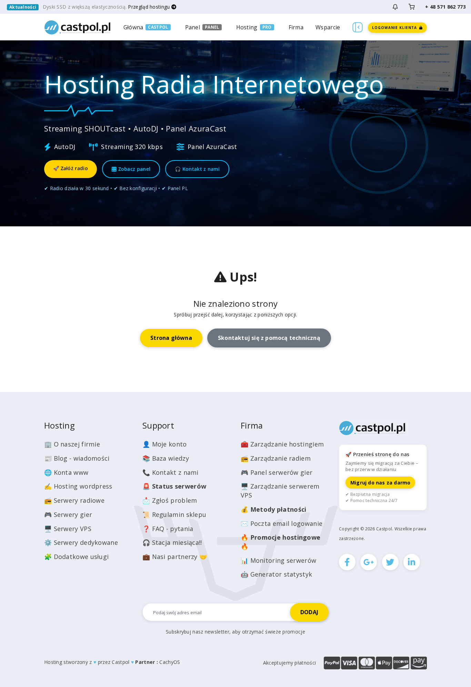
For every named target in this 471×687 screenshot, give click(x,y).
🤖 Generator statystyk (276, 574)
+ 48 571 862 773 (445, 6)
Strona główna (171, 338)
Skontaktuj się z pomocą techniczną (269, 338)
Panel (192, 27)
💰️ (273, 509)
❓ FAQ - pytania (167, 528)
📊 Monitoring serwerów (278, 560)
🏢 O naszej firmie (72, 444)
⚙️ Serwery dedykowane (81, 542)
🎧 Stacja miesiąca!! (172, 542)
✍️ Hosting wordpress (78, 486)
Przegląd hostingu (149, 6)
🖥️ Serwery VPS (67, 528)
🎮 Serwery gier (68, 514)
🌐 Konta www (66, 472)
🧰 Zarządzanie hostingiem (282, 444)
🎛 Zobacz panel (131, 169)
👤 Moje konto (164, 444)
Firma (296, 27)
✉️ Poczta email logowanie (281, 523)
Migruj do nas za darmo (380, 482)
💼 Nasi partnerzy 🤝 (174, 556)
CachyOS (169, 662)
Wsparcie (327, 27)
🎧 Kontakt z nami (197, 169)
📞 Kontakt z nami (170, 472)
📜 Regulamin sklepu (174, 514)
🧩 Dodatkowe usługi (76, 556)
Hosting (247, 27)
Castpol (120, 662)
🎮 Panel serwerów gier (276, 472)
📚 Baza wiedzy (165, 458)
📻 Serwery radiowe (74, 500)
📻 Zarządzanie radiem (276, 458)
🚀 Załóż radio (70, 168)
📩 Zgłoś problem (169, 500)
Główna (133, 27)
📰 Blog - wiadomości (77, 458)
